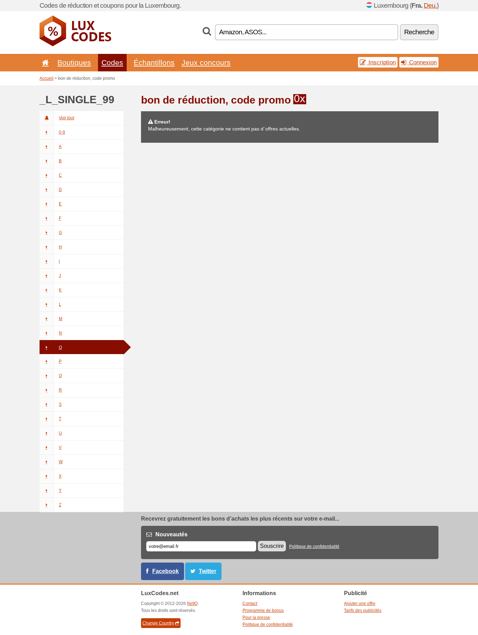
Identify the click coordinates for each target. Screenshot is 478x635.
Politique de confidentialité (314, 546)
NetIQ (192, 603)
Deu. (430, 5)
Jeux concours (206, 62)
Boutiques (74, 62)
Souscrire (272, 546)
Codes (112, 62)
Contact (249, 603)
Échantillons (154, 62)
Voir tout (66, 117)
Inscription (381, 62)
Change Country (158, 623)
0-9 (62, 132)
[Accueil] (44, 62)
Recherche (419, 32)
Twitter (207, 571)
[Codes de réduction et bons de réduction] (75, 44)
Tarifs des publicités (362, 610)
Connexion (422, 62)
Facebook (165, 571)
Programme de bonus (263, 610)
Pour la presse (256, 617)
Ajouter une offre (359, 603)
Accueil (47, 78)
